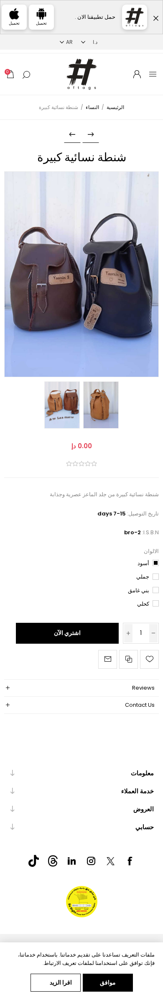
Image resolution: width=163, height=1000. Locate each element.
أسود (143, 563)
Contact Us (140, 705)
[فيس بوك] (129, 861)
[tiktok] (33, 861)
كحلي (143, 604)
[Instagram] (91, 861)
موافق (108, 982)
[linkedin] (72, 861)
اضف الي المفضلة (149, 659)
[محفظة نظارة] (72, 134)
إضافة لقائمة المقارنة (128, 659)
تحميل (41, 23)
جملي (142, 577)
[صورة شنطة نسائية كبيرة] (82, 274)
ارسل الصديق (107, 659)
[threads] (52, 861)
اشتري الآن (67, 633)
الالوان (151, 551)
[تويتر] (110, 861)
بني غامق (138, 590)
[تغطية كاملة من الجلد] (90, 134)
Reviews (143, 688)
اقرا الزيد (61, 982)
